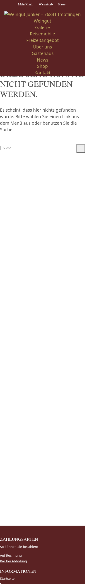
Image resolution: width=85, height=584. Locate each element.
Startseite (7, 578)
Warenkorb (46, 4)
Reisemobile (42, 34)
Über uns (42, 47)
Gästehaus (42, 53)
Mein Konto (25, 4)
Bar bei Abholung (13, 561)
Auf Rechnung (11, 555)
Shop (42, 66)
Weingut (42, 21)
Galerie (42, 27)
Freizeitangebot (42, 40)
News (42, 60)
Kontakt (42, 73)
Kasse (62, 4)
